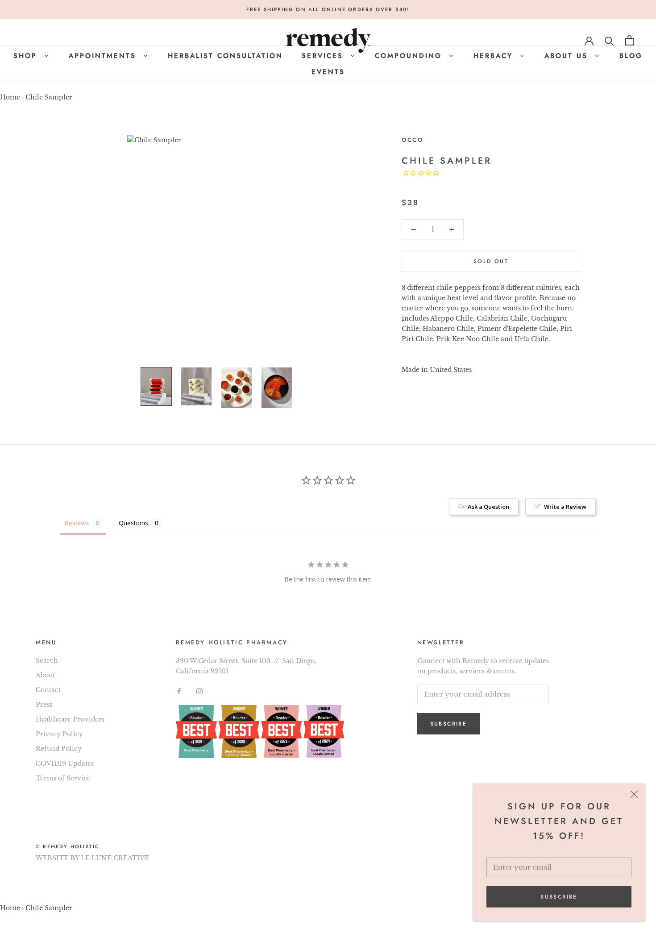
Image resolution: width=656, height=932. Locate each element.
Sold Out (490, 261)
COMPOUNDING (410, 56)
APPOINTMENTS (104, 56)
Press (44, 705)
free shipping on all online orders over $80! (328, 9)
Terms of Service (63, 778)
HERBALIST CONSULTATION (225, 56)
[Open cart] (629, 40)
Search (47, 660)
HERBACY (494, 56)
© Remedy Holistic (68, 846)
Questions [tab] (133, 523)
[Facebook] (179, 690)
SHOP (27, 56)
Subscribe (558, 897)
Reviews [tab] (77, 523)
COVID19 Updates (65, 763)
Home (10, 97)
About (45, 675)
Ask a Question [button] (488, 507)
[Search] (609, 40)
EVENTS (328, 72)
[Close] (634, 794)
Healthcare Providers (70, 719)
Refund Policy (59, 749)
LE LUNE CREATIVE (115, 858)
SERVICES (324, 56)
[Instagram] (199, 690)
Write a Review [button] (565, 507)
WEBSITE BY (57, 858)
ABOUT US (567, 56)
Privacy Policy (59, 734)
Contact (48, 690)
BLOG (631, 56)
